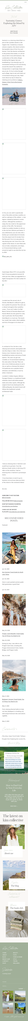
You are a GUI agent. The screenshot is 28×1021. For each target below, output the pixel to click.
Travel (14, 16)
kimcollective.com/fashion (10, 506)
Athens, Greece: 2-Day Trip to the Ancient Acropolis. (12, 82)
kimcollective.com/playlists (17, 511)
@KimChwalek (6, 497)
